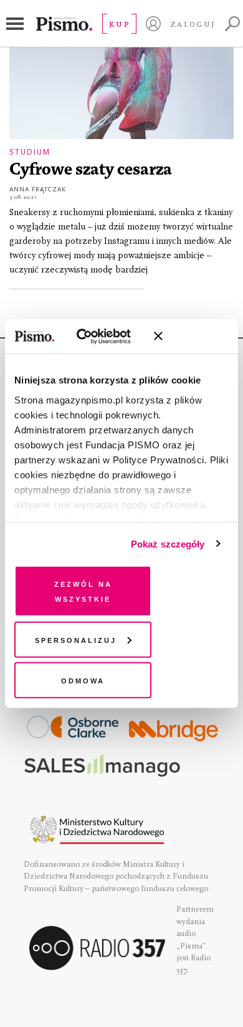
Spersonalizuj (76, 639)
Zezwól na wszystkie (83, 591)
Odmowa (83, 680)
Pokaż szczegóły (168, 543)
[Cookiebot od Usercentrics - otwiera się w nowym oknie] (93, 336)
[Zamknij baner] (191, 336)
